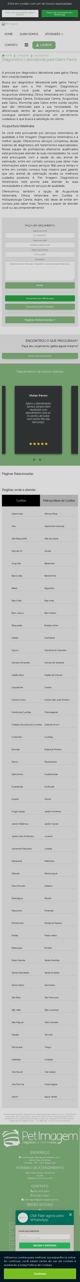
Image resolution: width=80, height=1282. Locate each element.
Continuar (40, 1273)
